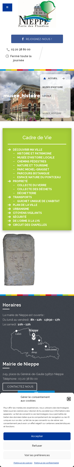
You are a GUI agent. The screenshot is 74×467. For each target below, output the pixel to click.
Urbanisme (21, 209)
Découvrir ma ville (27, 149)
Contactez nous (20, 386)
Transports (22, 197)
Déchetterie (26, 193)
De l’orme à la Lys (26, 221)
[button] (69, 399)
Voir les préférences (37, 455)
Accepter (37, 436)
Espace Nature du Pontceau (39, 177)
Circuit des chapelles (30, 224)
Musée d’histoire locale (36, 157)
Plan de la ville (25, 205)
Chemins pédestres (31, 161)
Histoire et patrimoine (34, 153)
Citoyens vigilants (27, 213)
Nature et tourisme (32, 165)
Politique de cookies (23, 463)
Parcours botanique (33, 173)
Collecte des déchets (34, 189)
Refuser (37, 445)
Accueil (52, 78)
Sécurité (20, 217)
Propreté (20, 181)
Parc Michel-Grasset (33, 169)
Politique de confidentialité (46, 463)
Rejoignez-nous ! (38, 39)
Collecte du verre (31, 185)
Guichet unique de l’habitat (38, 201)
